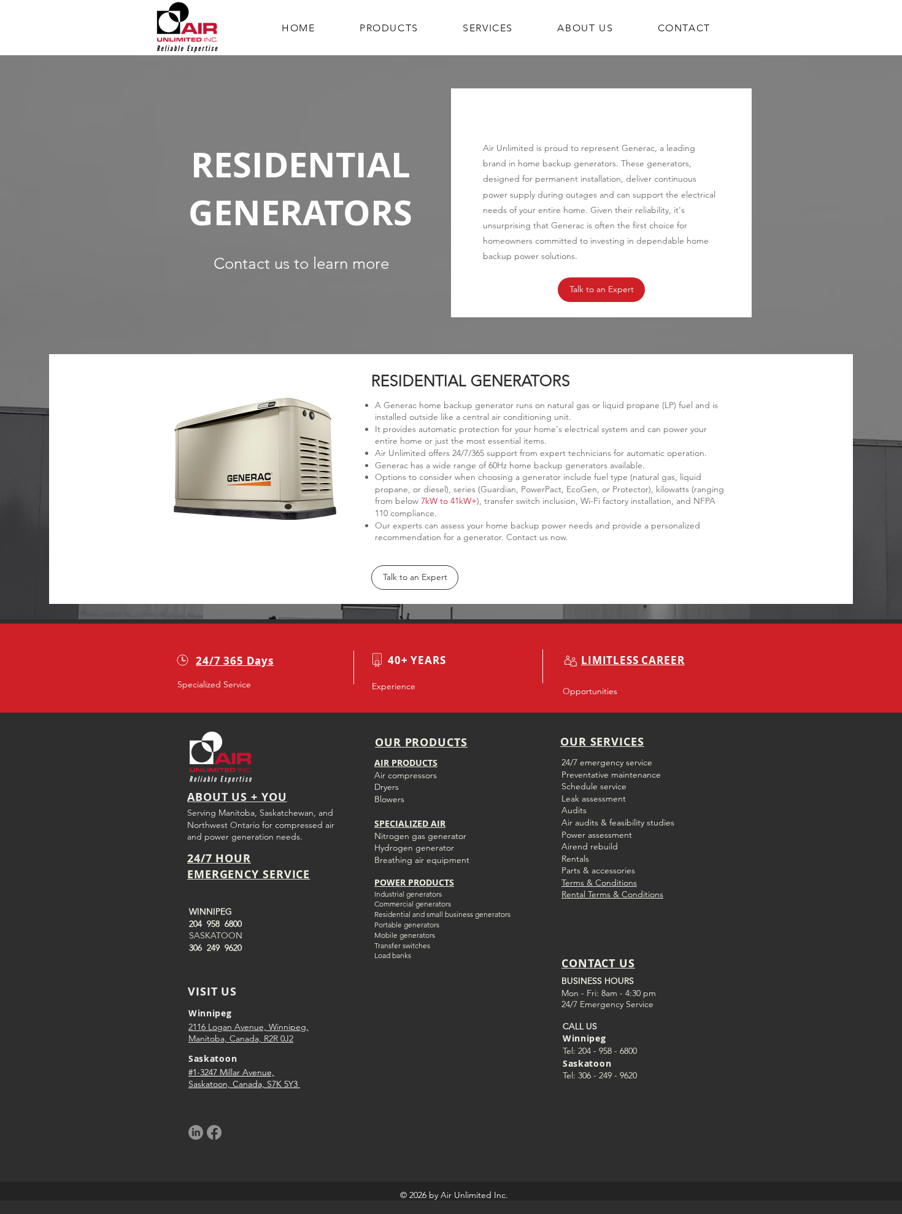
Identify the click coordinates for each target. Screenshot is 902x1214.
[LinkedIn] (195, 1132)
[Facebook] (214, 1132)
